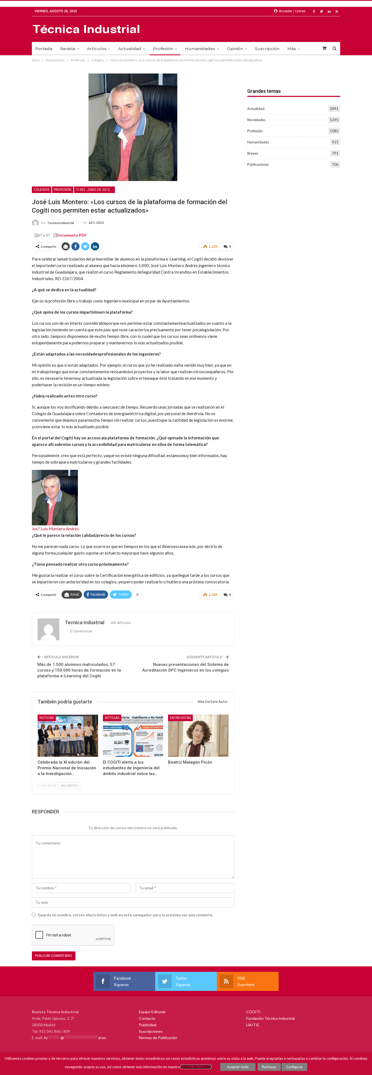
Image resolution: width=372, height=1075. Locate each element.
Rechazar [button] (269, 1067)
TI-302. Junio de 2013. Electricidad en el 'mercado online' (95, 190)
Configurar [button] (294, 1067)
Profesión (163, 48)
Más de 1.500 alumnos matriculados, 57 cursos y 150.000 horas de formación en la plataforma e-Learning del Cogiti (79, 670)
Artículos (96, 48)
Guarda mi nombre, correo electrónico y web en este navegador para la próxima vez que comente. (125, 914)
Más (291, 48)
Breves (252, 153)
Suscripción (267, 48)
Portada (43, 48)
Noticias (46, 718)
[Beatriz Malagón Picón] (198, 736)
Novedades (256, 120)
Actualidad (129, 48)
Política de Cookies (196, 1067)
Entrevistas (180, 718)
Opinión (235, 48)
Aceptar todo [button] (238, 1067)
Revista (67, 48)
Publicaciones (258, 164)
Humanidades (200, 48)
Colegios (41, 190)
